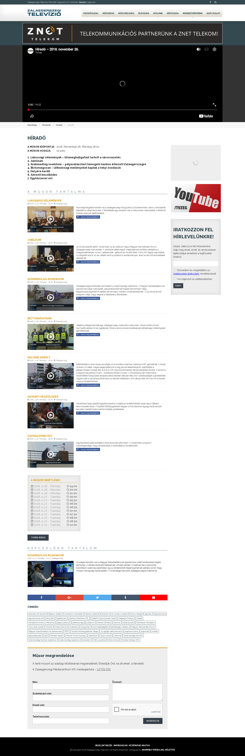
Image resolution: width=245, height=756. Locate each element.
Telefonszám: (41, 716)
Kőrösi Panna (61, 627)
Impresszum (120, 745)
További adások (38, 537)
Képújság (173, 13)
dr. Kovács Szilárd (120, 614)
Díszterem (104, 614)
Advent (43, 614)
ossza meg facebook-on (90, 217)
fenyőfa (50, 618)
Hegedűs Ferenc (126, 618)
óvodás (155, 631)
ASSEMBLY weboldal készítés (158, 750)
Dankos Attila (91, 614)
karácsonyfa (128, 622)
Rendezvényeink (192, 13)
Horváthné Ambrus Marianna (41, 622)
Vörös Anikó (113, 640)
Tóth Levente (99, 640)
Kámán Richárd (104, 622)
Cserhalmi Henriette (73, 614)
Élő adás (143, 13)
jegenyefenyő (63, 622)
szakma (117, 635)
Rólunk (158, 13)
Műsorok (108, 13)
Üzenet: (117, 682)
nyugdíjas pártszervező (111, 631)
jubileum (90, 622)
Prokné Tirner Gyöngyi (76, 635)
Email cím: (38, 705)
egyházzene (160, 614)
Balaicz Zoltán (55, 614)
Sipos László (105, 635)
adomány (32, 614)
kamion (117, 622)
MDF (66, 631)
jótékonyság (78, 622)
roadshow (93, 635)
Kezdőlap (32, 125)
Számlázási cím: (42, 693)
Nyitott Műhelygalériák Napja (85, 631)
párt (46, 635)
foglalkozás (61, 618)
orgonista (145, 631)
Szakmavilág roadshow (69, 640)
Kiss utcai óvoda (35, 627)
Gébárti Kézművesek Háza (103, 618)
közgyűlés (85, 627)
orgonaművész (131, 631)
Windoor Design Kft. (130, 640)
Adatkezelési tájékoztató (186, 273)
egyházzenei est (36, 618)
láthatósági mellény (120, 627)
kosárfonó (73, 627)
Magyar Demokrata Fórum (143, 627)
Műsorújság (126, 13)
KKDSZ (49, 627)
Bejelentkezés (103, 745)
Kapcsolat (213, 13)
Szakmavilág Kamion (133, 635)
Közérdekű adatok (139, 745)
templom (86, 640)
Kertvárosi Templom (145, 622)
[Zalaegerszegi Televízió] (44, 13)
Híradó (59, 125)
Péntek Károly (56, 635)
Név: (35, 682)
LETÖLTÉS (104, 669)
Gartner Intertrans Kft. (79, 618)
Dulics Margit (136, 614)
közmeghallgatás (100, 627)
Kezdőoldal (90, 13)
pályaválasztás (35, 635)
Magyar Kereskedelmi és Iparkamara (45, 631)
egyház (148, 614)
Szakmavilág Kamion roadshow (42, 640)
